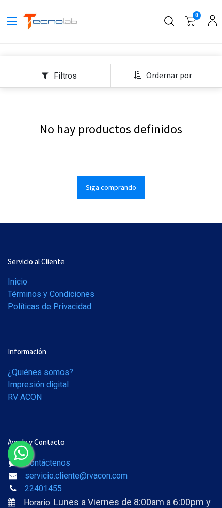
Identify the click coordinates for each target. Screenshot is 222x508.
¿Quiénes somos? (40, 372)
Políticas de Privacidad (49, 306)
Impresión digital (38, 385)
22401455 (43, 489)
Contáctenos (47, 463)
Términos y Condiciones (51, 294)
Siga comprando (111, 187)
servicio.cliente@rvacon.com (76, 476)
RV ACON (25, 397)
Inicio (17, 282)
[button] (162, 75)
